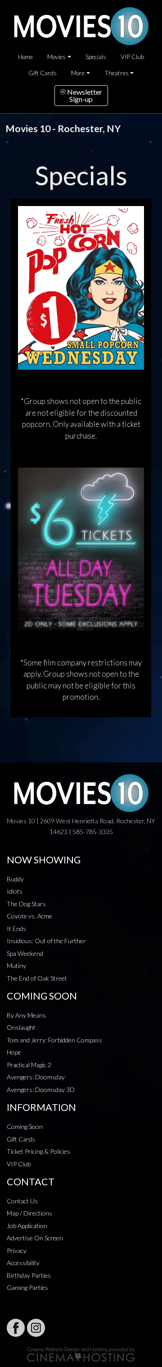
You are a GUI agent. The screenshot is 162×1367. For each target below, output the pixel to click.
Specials (96, 56)
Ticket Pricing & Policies (38, 1151)
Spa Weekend (25, 953)
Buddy (15, 879)
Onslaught (21, 1027)
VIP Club (132, 56)
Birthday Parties (29, 1275)
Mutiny (16, 965)
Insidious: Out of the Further (46, 941)
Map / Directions (29, 1213)
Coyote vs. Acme (29, 916)
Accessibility (23, 1262)
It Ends (16, 928)
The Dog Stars (26, 904)
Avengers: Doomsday (36, 1077)
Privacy (17, 1250)
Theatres (116, 73)
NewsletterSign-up (84, 95)
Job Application (27, 1225)
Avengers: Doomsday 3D (41, 1089)
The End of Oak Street (37, 978)
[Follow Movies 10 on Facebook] (16, 1328)
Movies (56, 56)
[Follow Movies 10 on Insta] (36, 1328)
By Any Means (26, 1015)
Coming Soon (25, 1126)
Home (25, 56)
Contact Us (22, 1201)
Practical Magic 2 (29, 1065)
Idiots (14, 891)
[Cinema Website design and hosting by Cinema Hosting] (81, 1354)
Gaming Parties (27, 1287)
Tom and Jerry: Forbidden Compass (54, 1040)
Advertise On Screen (35, 1238)
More (78, 73)
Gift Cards (42, 73)
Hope (14, 1052)
